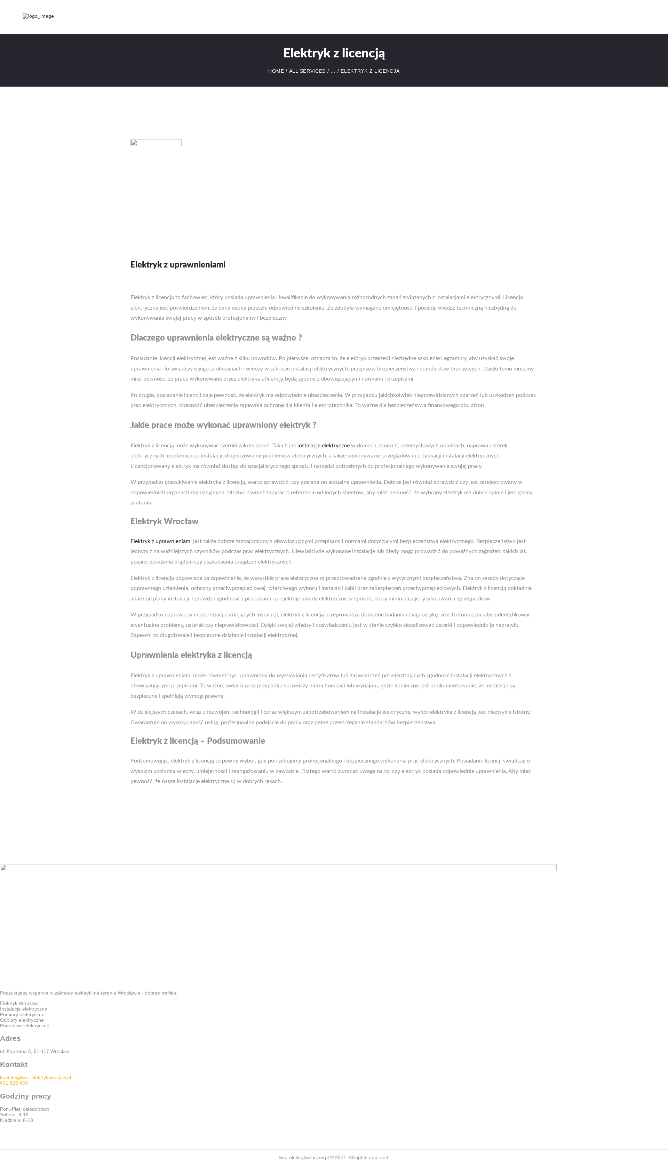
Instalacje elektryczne (23, 1009)
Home (276, 71)
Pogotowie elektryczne (24, 1025)
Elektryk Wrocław (19, 1003)
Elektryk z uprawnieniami (161, 541)
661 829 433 (14, 1083)
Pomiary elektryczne (22, 1014)
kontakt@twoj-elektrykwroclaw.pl (35, 1077)
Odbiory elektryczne (22, 1020)
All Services (307, 71)
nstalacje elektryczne (324, 445)
